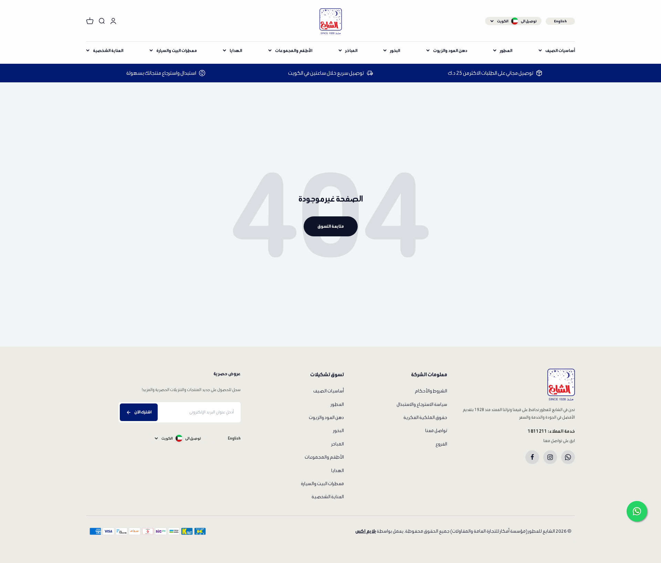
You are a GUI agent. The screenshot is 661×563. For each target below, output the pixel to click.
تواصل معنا (436, 430)
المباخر (351, 50)
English (560, 21)
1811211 (537, 431)
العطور (506, 50)
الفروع (441, 444)
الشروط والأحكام (431, 391)
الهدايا (236, 50)
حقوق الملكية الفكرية (425, 417)
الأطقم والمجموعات (293, 50)
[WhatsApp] (568, 457)
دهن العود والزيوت (450, 50)
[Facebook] (532, 457)
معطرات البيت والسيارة (176, 50)
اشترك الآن (142, 412)
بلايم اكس (365, 531)
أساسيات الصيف (560, 50)
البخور (395, 50)
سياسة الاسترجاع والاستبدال (422, 404)
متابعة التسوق (330, 226)
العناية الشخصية (108, 50)
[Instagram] (550, 457)
